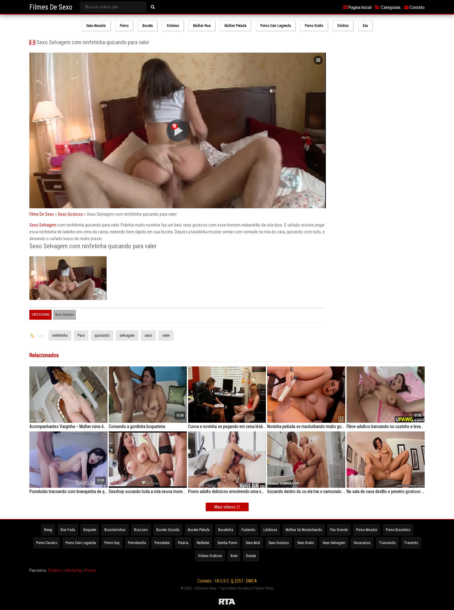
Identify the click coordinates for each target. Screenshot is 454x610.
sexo (148, 335)
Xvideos (173, 26)
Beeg (48, 530)
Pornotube (162, 543)
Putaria (183, 543)
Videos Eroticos (210, 556)
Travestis (411, 543)
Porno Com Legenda (275, 26)
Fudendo (248, 530)
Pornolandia (137, 543)
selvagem (127, 335)
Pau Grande (339, 530)
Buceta (147, 26)
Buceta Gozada (167, 530)
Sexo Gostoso (70, 214)
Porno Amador (366, 530)
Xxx (365, 26)
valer (166, 335)
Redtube (203, 543)
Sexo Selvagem (43, 225)
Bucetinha (225, 530)
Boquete (89, 530)
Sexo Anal (253, 543)
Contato (417, 7)
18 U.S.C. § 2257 (229, 580)
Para (81, 335)
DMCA (251, 580)
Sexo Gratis (305, 543)
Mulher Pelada (235, 26)
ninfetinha (60, 335)
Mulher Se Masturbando (304, 530)
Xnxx (234, 556)
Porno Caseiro (46, 543)
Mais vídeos (225, 506)
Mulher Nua (202, 26)
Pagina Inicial (359, 7)
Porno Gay (112, 543)
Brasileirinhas (115, 530)
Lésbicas (270, 530)
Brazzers (141, 530)
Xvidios (343, 26)
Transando (387, 543)
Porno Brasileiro (398, 530)
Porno (124, 26)
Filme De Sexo (41, 214)
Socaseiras (362, 543)
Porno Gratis (314, 26)
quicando (102, 335)
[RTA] (227, 602)
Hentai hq (73, 570)
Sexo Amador (96, 26)
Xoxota (251, 556)
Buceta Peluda (199, 530)
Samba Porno (227, 543)
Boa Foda (68, 530)
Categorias (390, 7)
